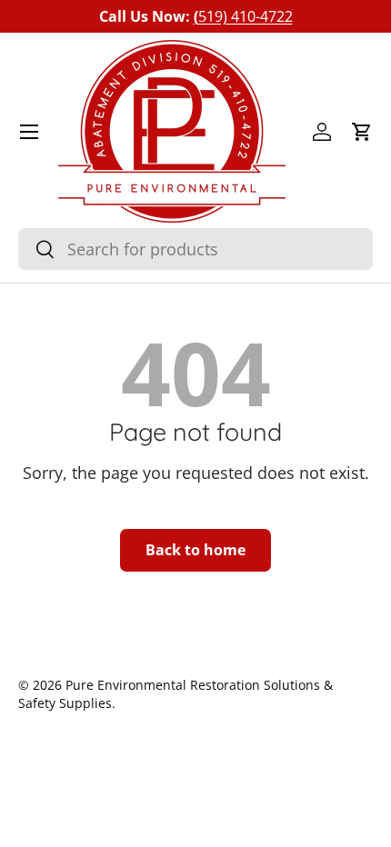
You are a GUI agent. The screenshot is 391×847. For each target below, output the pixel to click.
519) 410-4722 (243, 16)
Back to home (195, 550)
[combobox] (195, 249)
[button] (362, 132)
